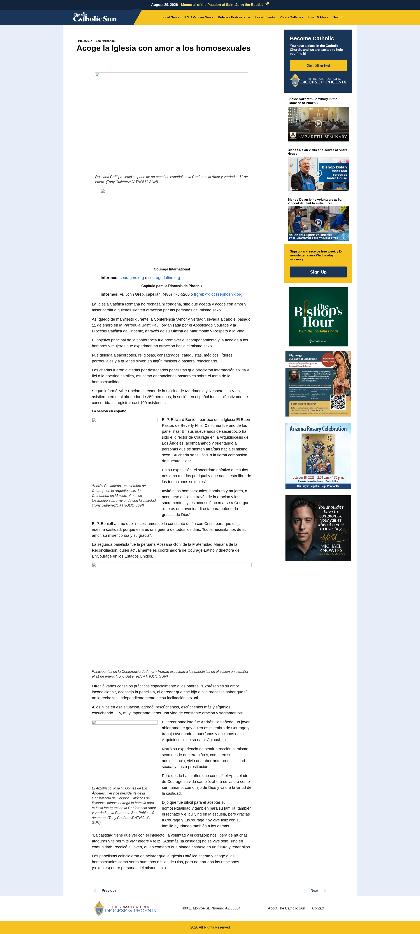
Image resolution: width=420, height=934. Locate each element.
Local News (170, 17)
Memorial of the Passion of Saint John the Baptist (222, 5)
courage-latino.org (164, 277)
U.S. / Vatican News (198, 17)
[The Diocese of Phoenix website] (125, 908)
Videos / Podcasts (231, 17)
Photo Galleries (291, 17)
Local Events (265, 17)
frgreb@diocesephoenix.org (218, 294)
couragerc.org (132, 277)
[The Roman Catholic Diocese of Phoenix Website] (318, 80)
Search (338, 17)
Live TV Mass (318, 17)
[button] (318, 124)
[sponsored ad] (318, 384)
